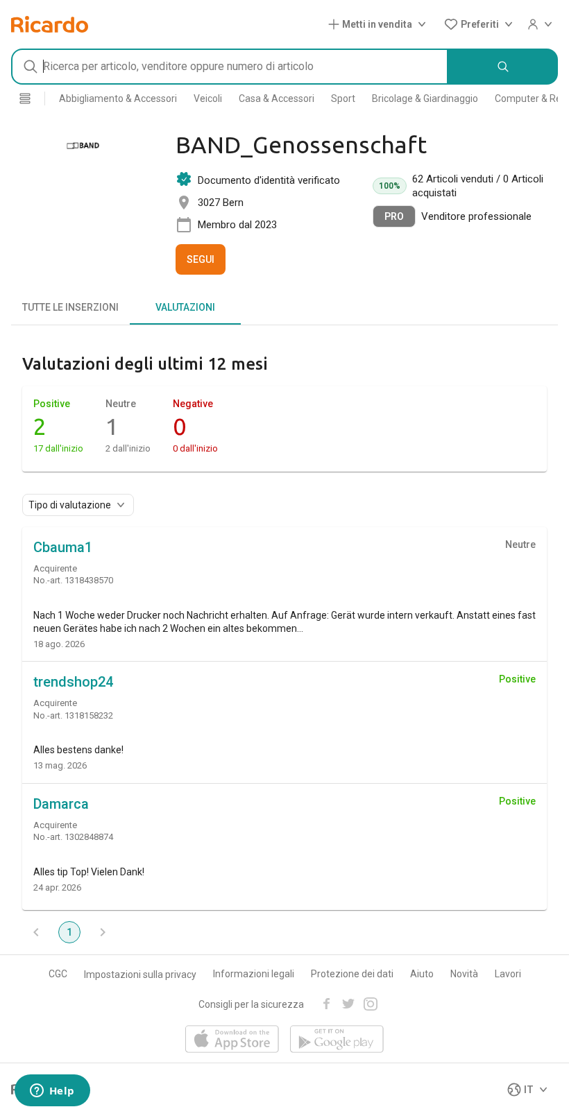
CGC (58, 973)
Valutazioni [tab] (185, 307)
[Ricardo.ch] (49, 24)
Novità (464, 973)
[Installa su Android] (337, 1040)
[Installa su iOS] (232, 1040)
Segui (200, 259)
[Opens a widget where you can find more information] (52, 1091)
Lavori (508, 973)
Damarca (61, 804)
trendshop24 (73, 681)
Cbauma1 (62, 547)
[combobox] (229, 67)
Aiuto (422, 973)
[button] (380, 24)
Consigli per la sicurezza (251, 1004)
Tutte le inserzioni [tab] (70, 307)
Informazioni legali (253, 973)
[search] (503, 67)
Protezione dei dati (352, 973)
